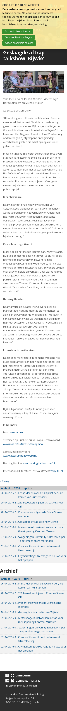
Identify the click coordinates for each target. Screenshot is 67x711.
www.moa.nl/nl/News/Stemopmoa (23, 444)
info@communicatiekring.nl (21, 685)
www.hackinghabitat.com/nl (39, 463)
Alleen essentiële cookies (19, 43)
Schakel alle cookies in (18, 31)
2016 (17, 488)
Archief (5, 488)
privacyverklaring (36, 24)
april (26, 488)
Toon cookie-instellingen (18, 37)
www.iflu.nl (56, 471)
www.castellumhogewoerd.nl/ (20, 455)
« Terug (4, 481)
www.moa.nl (16, 432)
